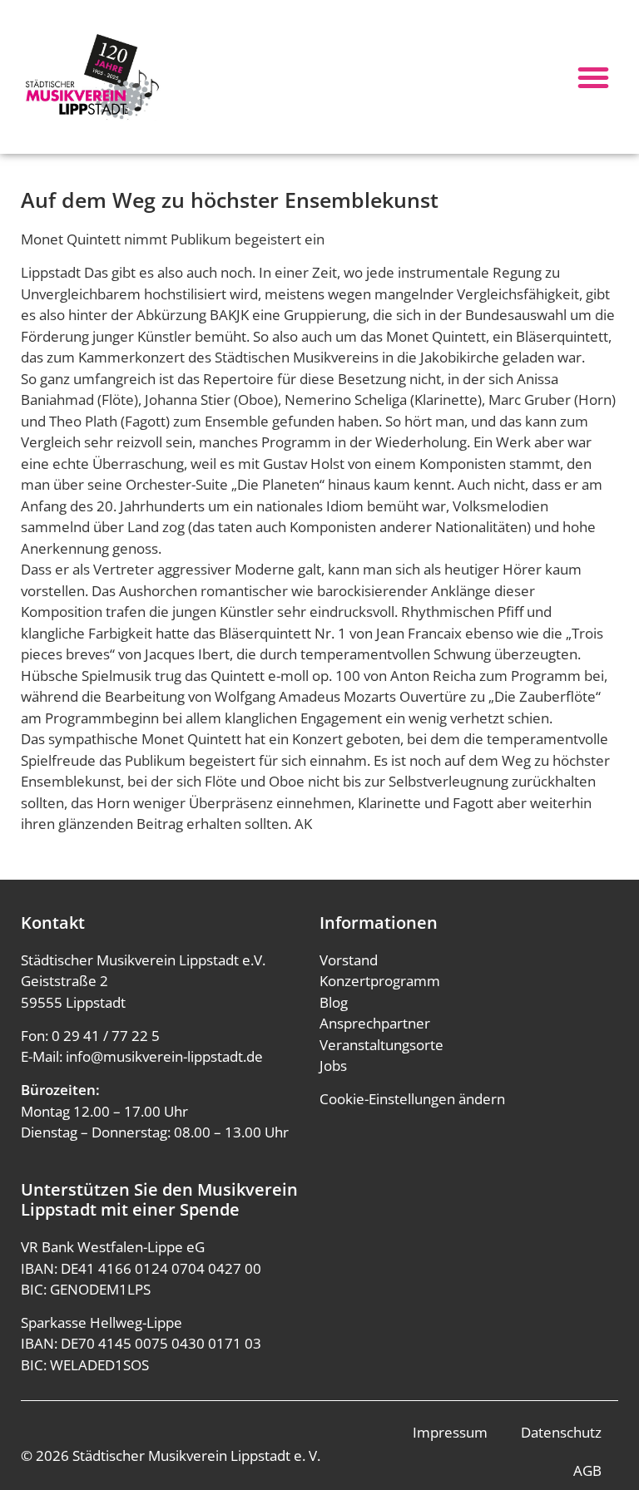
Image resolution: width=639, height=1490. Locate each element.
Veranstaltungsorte (381, 1044)
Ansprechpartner (375, 1023)
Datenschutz (561, 1432)
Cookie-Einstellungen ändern (412, 1098)
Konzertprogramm (380, 980)
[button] (593, 77)
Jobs (333, 1065)
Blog (334, 1002)
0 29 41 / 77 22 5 (106, 1035)
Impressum (450, 1432)
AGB (587, 1470)
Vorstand (349, 959)
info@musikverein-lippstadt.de (164, 1056)
